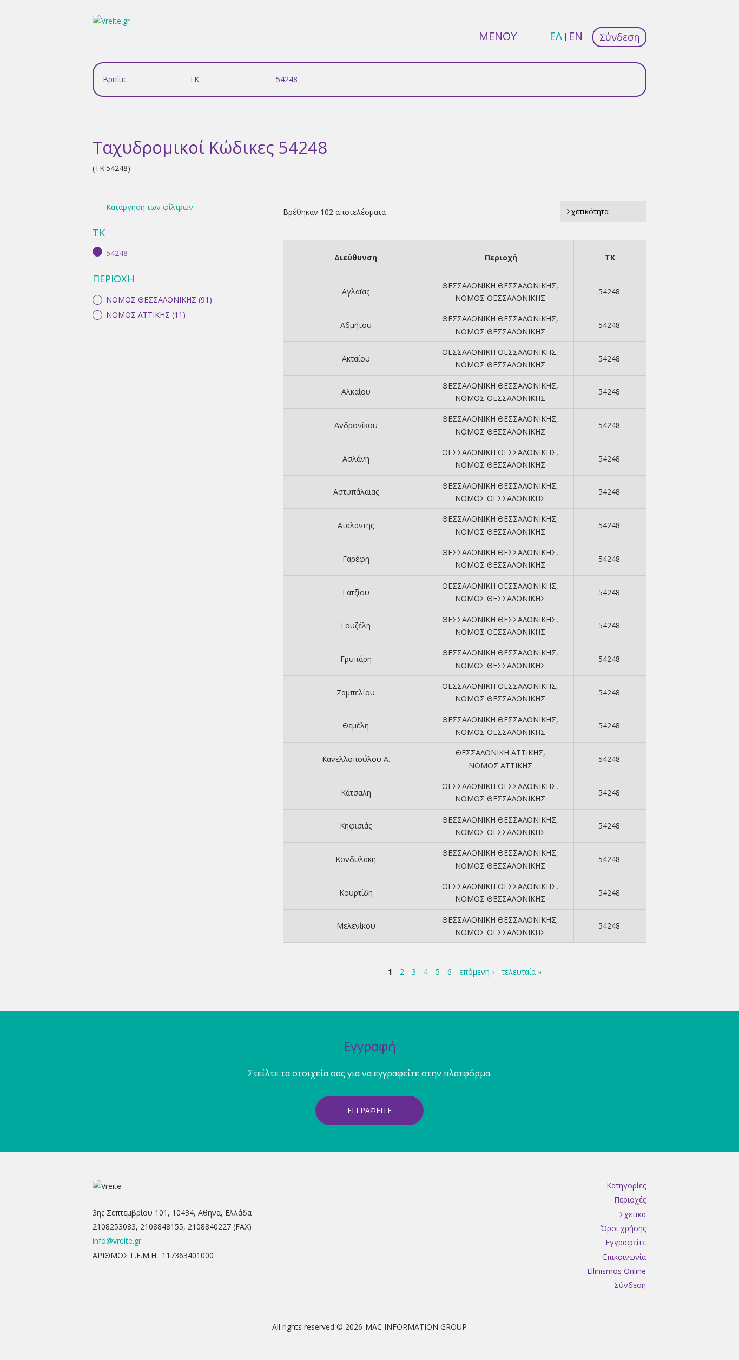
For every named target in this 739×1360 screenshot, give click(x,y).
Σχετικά (632, 1214)
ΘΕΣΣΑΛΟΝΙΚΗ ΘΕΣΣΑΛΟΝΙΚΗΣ (499, 285)
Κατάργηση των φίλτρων (149, 207)
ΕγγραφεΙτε (369, 1110)
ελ (556, 36)
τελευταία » (522, 972)
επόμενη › (476, 972)
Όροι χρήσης (623, 1228)
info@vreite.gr (117, 1241)
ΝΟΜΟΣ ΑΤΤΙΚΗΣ (500, 765)
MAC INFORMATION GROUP (416, 1327)
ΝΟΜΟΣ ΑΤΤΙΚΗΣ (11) (146, 315)
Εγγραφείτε (625, 1242)
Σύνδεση (619, 36)
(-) (99, 252)
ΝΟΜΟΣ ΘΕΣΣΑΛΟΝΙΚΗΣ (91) (159, 299)
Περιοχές (630, 1199)
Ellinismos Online (616, 1271)
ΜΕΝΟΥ (498, 36)
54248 (609, 291)
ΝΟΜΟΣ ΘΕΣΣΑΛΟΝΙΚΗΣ (500, 298)
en (576, 36)
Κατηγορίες (626, 1185)
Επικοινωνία (624, 1257)
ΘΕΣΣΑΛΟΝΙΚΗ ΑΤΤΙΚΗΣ (499, 752)
